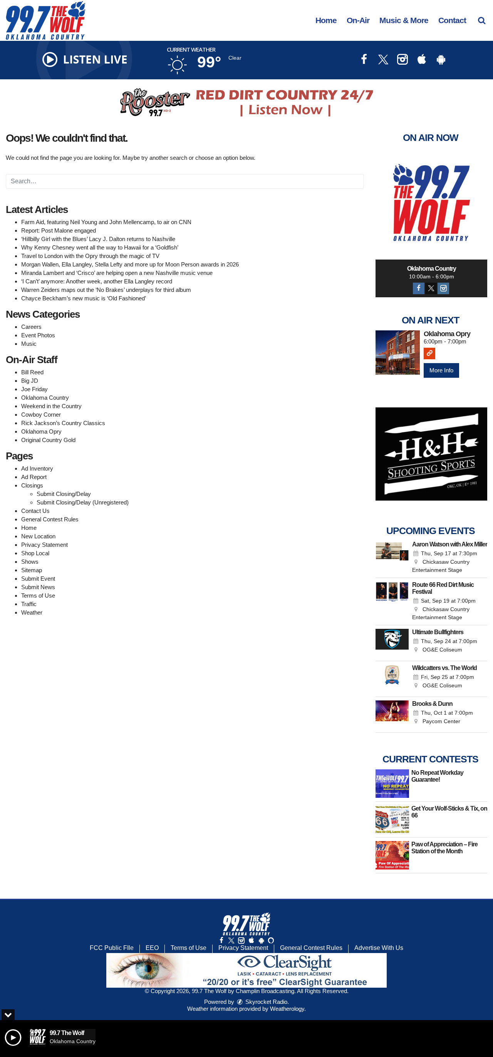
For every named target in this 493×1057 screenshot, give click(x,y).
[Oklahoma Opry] (398, 352)
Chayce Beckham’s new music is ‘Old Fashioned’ (83, 298)
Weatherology (287, 1008)
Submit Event (38, 578)
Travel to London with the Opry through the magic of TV (90, 256)
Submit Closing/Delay (64, 494)
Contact (452, 20)
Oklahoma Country (45, 397)
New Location (38, 536)
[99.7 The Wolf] (51, 20)
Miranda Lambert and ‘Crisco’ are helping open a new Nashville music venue (117, 273)
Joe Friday (34, 389)
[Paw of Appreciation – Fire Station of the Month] (392, 855)
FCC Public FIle (112, 948)
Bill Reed (32, 372)
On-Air (358, 20)
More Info (441, 370)
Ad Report (34, 477)
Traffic (29, 604)
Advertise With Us (378, 948)
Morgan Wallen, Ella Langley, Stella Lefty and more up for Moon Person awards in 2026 (130, 264)
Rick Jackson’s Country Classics (63, 423)
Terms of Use (38, 595)
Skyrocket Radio (265, 1001)
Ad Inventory (37, 468)
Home (326, 20)
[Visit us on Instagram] (402, 60)
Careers (31, 326)
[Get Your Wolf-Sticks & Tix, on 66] (392, 819)
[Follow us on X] (231, 940)
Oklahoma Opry (41, 431)
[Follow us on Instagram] (241, 940)
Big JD (29, 380)
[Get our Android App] (261, 940)
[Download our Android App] (441, 60)
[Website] (429, 353)
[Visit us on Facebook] (364, 60)
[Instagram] (443, 288)
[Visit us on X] (383, 60)
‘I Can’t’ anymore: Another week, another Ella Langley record (96, 281)
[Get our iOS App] (251, 940)
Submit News (38, 587)
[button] (481, 20)
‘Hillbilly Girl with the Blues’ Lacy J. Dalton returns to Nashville (98, 239)
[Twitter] (431, 288)
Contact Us (35, 511)
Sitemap (31, 570)
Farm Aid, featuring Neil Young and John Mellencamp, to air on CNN (106, 222)
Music (29, 343)
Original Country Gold (48, 440)
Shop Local (35, 553)
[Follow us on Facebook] (221, 940)
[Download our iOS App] (422, 60)
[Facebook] (418, 288)
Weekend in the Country (51, 406)
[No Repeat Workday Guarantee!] (392, 783)
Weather (31, 612)
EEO (152, 948)
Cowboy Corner (41, 414)
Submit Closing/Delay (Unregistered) (83, 502)
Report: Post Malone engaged (58, 230)
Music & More (403, 20)
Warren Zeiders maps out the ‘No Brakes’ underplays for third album (106, 289)
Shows (30, 561)
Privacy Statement (44, 544)
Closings (32, 485)
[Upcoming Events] (392, 557)
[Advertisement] (246, 102)
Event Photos (38, 335)
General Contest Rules (50, 519)
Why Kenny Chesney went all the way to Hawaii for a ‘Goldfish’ (99, 247)
